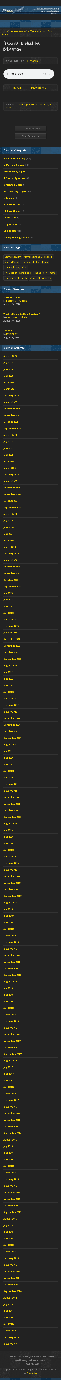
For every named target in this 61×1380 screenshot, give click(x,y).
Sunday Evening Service (16, 237)
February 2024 (11, 553)
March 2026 (9, 388)
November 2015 (11, 1198)
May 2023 (8, 606)
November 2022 (11, 645)
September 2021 (12, 737)
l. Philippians (10, 230)
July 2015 (8, 1225)
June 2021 (8, 757)
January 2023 (10, 632)
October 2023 (10, 579)
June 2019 (8, 915)
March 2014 (9, 1330)
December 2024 (11, 487)
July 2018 (8, 988)
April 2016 (8, 1165)
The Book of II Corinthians (18, 272)
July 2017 (8, 1067)
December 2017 (11, 1034)
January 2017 (10, 1106)
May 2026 (8, 375)
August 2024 (10, 514)
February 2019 (11, 942)
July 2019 (8, 909)
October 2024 (10, 500)
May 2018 (8, 1001)
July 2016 (8, 1146)
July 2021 (8, 751)
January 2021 (10, 790)
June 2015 (8, 1231)
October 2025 (10, 421)
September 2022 (12, 658)
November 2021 (11, 724)
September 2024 (12, 507)
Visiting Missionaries (40, 278)
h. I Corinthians (11, 204)
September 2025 (12, 428)
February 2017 (11, 1100)
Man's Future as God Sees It (38, 256)
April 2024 (8, 540)
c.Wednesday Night (14, 171)
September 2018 (12, 974)
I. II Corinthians (11, 211)
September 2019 (12, 895)
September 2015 (12, 1212)
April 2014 (8, 1324)
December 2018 (11, 955)
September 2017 (12, 1054)
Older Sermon (30, 136)
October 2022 (10, 652)
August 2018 (10, 981)
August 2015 (10, 1218)
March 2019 (9, 935)
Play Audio (9, 88)
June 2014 (8, 1310)
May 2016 (8, 1159)
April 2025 (8, 461)
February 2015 (11, 1258)
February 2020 (11, 863)
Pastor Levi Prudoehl (16, 300)
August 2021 (10, 744)
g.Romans (8, 197)
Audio (25, 304)
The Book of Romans (44, 272)
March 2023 (9, 619)
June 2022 (8, 678)
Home (5, 31)
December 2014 (11, 1271)
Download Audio (28, 88)
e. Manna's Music (12, 184)
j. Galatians (9, 217)
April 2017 (8, 1086)
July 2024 (8, 520)
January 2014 (10, 1343)
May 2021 (8, 764)
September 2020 (12, 816)
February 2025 (11, 474)
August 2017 (10, 1060)
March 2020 (9, 856)
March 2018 (9, 1014)
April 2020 (8, 849)
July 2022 (8, 672)
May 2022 (8, 685)
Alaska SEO (32, 1373)
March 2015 (9, 1251)
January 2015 (10, 1264)
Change (7, 330)
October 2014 (10, 1284)
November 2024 (11, 494)
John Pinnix (12, 333)
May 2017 (8, 1080)
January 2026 (10, 402)
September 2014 (12, 1291)
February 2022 (11, 705)
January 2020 (10, 869)
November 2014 (11, 1277)
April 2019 (8, 928)
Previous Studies (18, 31)
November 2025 (11, 415)
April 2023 (8, 612)
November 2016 (11, 1119)
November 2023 (11, 573)
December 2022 (11, 639)
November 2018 (11, 961)
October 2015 (10, 1205)
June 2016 (8, 1152)
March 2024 (9, 547)
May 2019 (8, 922)
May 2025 (8, 454)
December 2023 (11, 566)
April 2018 (8, 1007)
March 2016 (9, 1172)
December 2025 (11, 408)
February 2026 (11, 395)
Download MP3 (38, 87)
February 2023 (11, 626)
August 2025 (10, 435)
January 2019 (10, 948)
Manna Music (11, 261)
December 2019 (11, 876)
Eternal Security (13, 256)
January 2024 (10, 560)
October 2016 (10, 1126)
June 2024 (8, 527)
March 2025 (9, 467)
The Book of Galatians (16, 267)
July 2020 (8, 830)
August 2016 (10, 1139)
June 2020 (8, 836)
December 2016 (11, 1113)
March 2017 (9, 1093)
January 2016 (10, 1185)
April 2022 (8, 691)
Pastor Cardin (31, 60)
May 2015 (8, 1238)
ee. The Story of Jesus (15, 191)
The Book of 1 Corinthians (35, 261)
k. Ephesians (10, 224)
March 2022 (9, 698)
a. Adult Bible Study (14, 158)
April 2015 (8, 1245)
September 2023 (12, 586)
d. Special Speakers (14, 178)
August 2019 (10, 902)
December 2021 (11, 718)
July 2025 (8, 441)
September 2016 (12, 1133)
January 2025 (10, 481)
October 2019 (10, 889)
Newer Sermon (30, 128)
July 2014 (8, 1304)
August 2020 (10, 823)
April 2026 (8, 382)
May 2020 (8, 843)
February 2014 (11, 1337)
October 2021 (10, 731)
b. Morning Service (36, 31)
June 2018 (8, 994)
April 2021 (8, 770)
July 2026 (8, 362)
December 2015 (11, 1192)
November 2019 (11, 882)
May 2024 (8, 533)
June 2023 (8, 599)
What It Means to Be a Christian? (21, 313)
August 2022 (10, 665)
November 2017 (11, 1040)
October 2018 (10, 968)
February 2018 (11, 1021)
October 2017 (10, 1047)
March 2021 (9, 777)
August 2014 (10, 1297)
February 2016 (11, 1179)
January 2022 (10, 711)
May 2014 (8, 1317)
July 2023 (8, 593)
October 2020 (10, 810)
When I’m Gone (11, 297)
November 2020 (11, 803)
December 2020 (11, 797)
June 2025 (8, 448)
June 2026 (8, 369)
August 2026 (10, 356)
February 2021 (11, 784)
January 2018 (10, 1027)
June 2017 (8, 1073)
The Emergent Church (16, 278)
